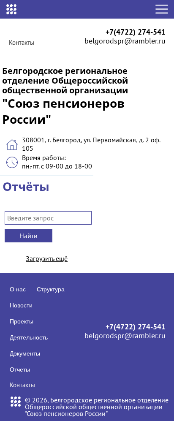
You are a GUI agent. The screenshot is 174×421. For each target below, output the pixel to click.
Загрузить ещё (47, 258)
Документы (25, 353)
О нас (18, 289)
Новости (21, 305)
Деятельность (29, 337)
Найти (28, 235)
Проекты (21, 321)
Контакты (21, 42)
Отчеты (20, 369)
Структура (51, 289)
